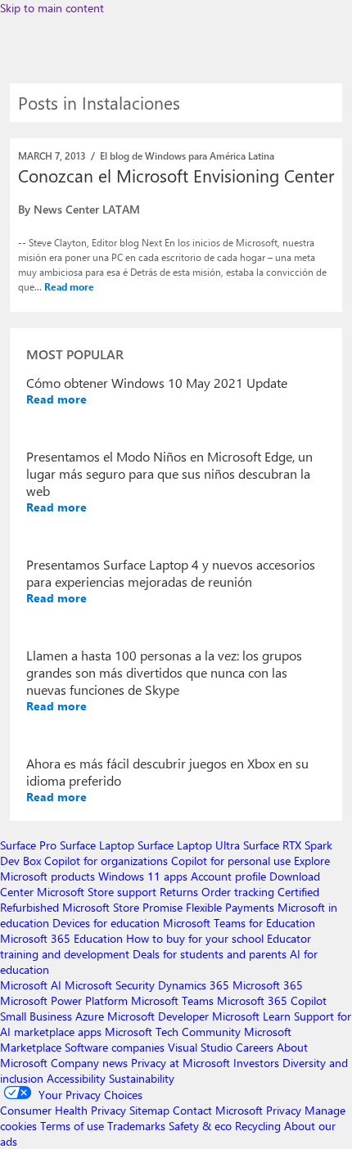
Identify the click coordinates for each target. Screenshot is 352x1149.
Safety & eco (200, 1125)
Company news (89, 1062)
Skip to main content (52, 8)
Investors (256, 1062)
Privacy (285, 1110)
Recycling (258, 1125)
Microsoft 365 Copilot (272, 1000)
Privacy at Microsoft (180, 1062)
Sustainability (141, 1078)
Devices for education (106, 922)
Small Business (36, 1016)
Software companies (115, 1047)
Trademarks (136, 1125)
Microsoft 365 (267, 985)
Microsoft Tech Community (173, 1031)
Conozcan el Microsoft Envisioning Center (176, 175)
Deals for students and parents (210, 954)
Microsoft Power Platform (64, 1000)
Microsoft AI (30, 985)
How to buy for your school (195, 938)
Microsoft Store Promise (122, 907)
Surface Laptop (97, 845)
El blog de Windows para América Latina (187, 155)
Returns (179, 891)
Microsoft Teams (172, 1000)
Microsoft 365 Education (61, 938)
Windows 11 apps (142, 876)
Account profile (228, 876)
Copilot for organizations (106, 860)
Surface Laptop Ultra (189, 845)
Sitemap (149, 1110)
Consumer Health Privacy (63, 1110)
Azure (89, 1016)
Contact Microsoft (218, 1110)
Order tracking (237, 891)
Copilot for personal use (231, 860)
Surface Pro (28, 845)
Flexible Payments (230, 907)
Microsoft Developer (158, 1016)
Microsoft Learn (251, 1016)
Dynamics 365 (193, 985)
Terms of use (72, 1125)
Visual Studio (200, 1047)
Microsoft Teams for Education (239, 922)
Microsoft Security (110, 985)
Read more (69, 286)
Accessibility (76, 1078)
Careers (254, 1047)
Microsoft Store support (96, 891)
